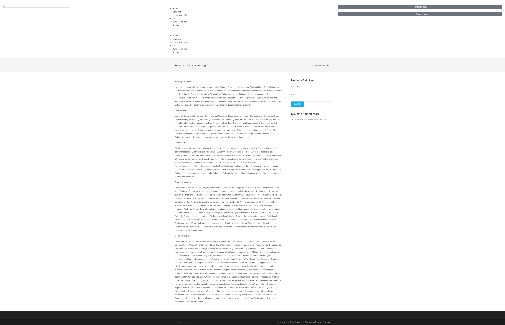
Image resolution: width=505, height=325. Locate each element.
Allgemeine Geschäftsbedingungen (289, 322)
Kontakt (176, 25)
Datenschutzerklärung (313, 322)
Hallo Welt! (295, 86)
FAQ (174, 18)
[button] (252, 30)
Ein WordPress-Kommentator (305, 120)
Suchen (294, 94)
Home (175, 8)
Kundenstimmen (180, 22)
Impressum (327, 322)
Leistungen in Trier (181, 15)
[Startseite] (311, 65)
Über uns (177, 12)
